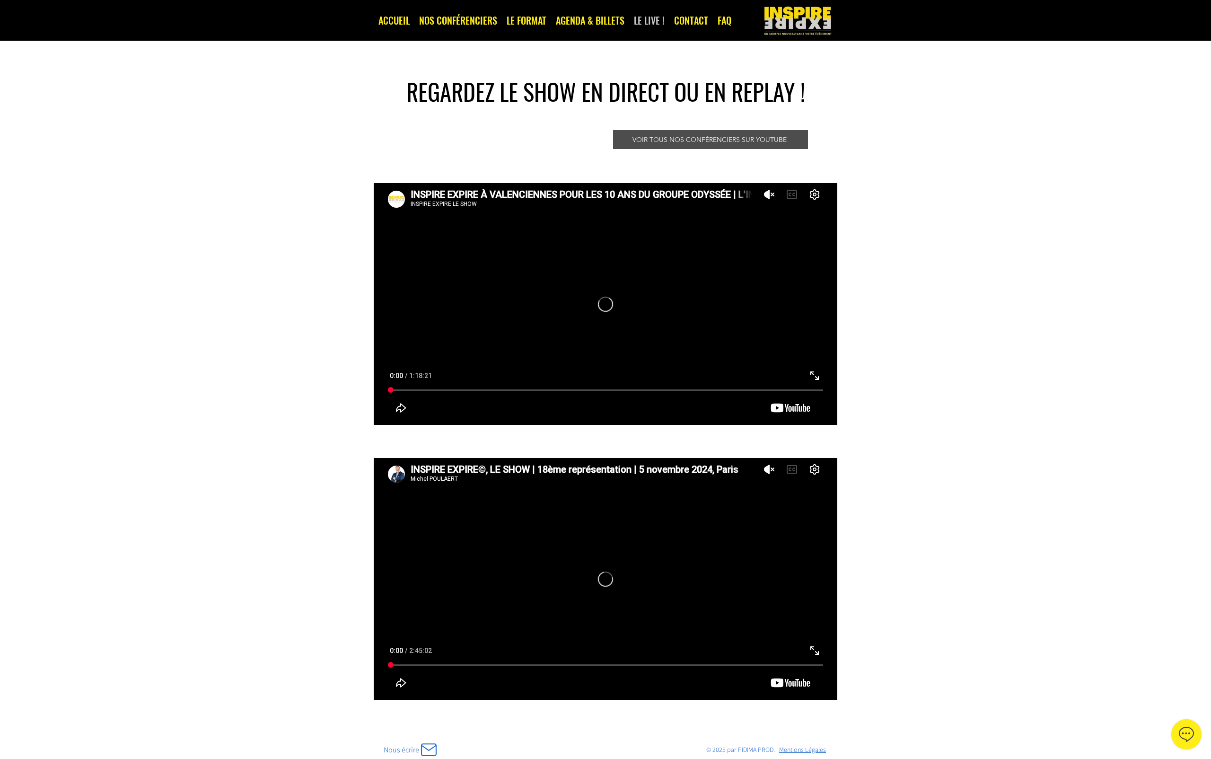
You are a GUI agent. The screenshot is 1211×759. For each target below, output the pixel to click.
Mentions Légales (802, 749)
